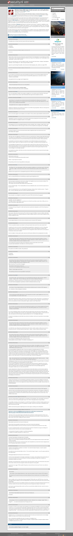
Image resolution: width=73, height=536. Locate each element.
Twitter (60, 535)
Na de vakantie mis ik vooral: (56, 11)
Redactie (24, 11)
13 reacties (62, 107)
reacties (28, 11)
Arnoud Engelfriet (59, 62)
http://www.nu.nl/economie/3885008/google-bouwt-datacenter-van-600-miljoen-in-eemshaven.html (26, 411)
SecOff (16, 396)
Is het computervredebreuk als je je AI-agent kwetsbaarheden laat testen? (57, 87)
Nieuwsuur (18, 24)
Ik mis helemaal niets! (56, 17)
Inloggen (60, 5)
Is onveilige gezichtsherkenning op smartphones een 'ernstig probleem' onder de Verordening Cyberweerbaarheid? (57, 60)
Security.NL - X (53, 110)
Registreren (64, 5)
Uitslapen (54, 13)
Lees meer (53, 56)
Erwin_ (16, 164)
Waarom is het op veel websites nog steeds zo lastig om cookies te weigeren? (57, 99)
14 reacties (62, 19)
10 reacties (62, 69)
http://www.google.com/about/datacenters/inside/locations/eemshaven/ (21, 412)
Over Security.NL (14, 533)
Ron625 (16, 275)
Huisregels (29, 533)
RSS (64, 535)
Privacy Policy (43, 533)
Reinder (16, 91)
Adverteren (57, 533)
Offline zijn (54, 14)
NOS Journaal (15, 20)
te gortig (16, 30)
